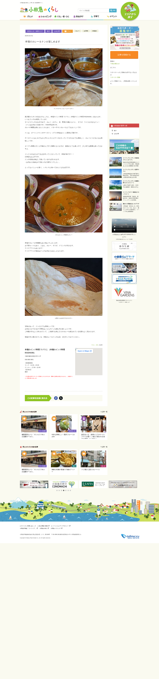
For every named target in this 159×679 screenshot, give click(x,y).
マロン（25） (95, 345)
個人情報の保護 (43, 526)
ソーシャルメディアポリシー (60, 526)
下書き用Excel (114, 63)
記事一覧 (104, 412)
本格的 (94, 31)
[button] (57, 490)
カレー (77, 31)
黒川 (48, 31)
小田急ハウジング (56, 528)
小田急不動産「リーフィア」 (28, 528)
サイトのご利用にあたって (28, 526)
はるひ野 (57, 31)
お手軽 (86, 31)
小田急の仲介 (43, 528)
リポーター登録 (115, 77)
